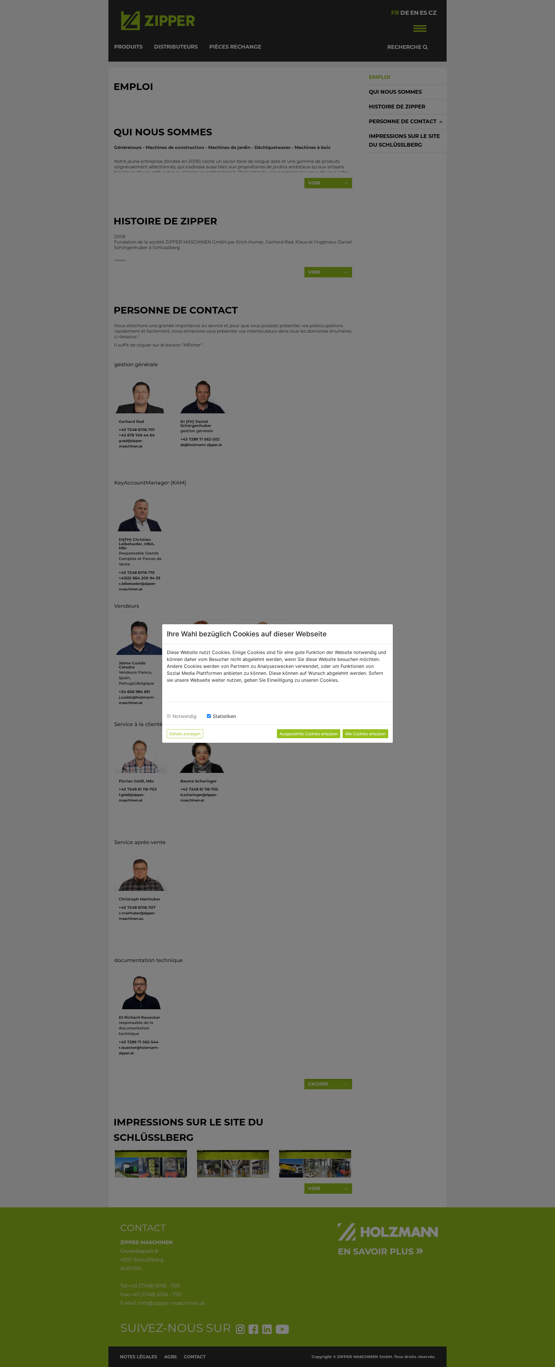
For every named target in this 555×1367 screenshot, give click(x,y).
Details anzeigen (185, 733)
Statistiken (224, 716)
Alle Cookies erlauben (365, 733)
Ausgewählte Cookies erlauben (309, 733)
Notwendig (185, 716)
